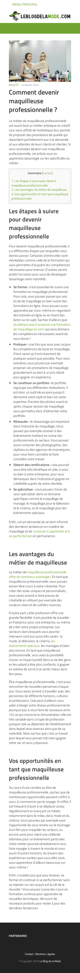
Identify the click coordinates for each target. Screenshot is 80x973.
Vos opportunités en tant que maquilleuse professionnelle (39, 196)
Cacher (47, 173)
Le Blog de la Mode (50, 961)
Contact (29, 954)
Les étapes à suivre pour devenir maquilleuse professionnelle (33, 183)
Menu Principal (24, 4)
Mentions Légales (45, 954)
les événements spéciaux (32, 643)
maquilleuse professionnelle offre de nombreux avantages (37, 574)
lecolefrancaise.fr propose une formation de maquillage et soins (41, 327)
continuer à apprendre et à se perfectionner (39, 533)
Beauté (14, 85)
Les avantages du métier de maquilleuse (39, 189)
